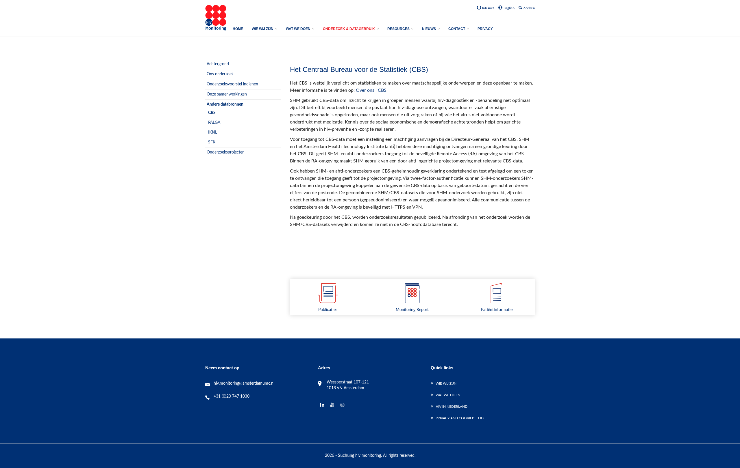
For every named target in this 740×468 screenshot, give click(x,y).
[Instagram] (342, 405)
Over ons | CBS (371, 90)
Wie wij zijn (446, 383)
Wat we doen (448, 395)
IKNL (212, 132)
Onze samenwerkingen (227, 94)
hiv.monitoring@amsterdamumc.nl (244, 383)
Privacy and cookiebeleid (460, 418)
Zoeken (528, 8)
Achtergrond (218, 64)
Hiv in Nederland (451, 406)
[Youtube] (332, 405)
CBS (212, 113)
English (508, 8)
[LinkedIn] (322, 405)
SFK (211, 142)
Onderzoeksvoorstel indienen (232, 84)
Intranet (487, 8)
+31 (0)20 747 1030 (231, 396)
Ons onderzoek (220, 74)
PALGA (214, 123)
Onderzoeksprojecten (226, 152)
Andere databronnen (225, 104)
